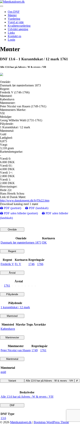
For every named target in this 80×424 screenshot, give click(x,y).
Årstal (12, 272)
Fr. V (18, 264)
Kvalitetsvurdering (19, 25)
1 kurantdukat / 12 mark (15, 307)
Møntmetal (12, 359)
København (8, 328)
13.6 (3, 418)
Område (12, 229)
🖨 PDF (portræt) (10, 208)
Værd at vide (16, 22)
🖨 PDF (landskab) (36, 208)
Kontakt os (14, 36)
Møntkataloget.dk (21, 422)
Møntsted (12, 316)
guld (3, 372)
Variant (12, 380)
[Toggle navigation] (1, 6)
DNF (12, 405)
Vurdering (14, 18)
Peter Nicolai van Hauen (16, 350)
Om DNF (14, 11)
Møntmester (12, 337)
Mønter (12, 15)
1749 (34, 350)
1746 (31, 264)
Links (11, 32)
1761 (7, 285)
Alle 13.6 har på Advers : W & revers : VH (49, 380)
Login (11, 39)
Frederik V (7, 264)
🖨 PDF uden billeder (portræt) (19, 213)
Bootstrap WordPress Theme (51, 422)
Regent (12, 251)
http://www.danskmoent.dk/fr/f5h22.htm (24, 200)
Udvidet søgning (18, 29)
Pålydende (12, 294)
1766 (40, 264)
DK (44, 242)
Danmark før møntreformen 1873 (21, 242)
